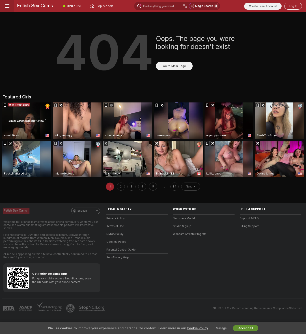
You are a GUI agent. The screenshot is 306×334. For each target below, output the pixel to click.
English (82, 210)
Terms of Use (115, 226)
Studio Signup (182, 226)
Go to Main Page (174, 66)
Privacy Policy (115, 218)
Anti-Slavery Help (117, 257)
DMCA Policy (114, 234)
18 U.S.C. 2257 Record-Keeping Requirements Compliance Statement (257, 308)
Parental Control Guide (121, 249)
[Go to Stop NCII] (92, 308)
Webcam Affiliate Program (190, 234)
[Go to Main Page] (36, 6)
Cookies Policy (116, 241)
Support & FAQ (249, 218)
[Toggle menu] (7, 6)
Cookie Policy (197, 328)
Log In (293, 6)
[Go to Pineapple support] (70, 308)
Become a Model (184, 218)
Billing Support (249, 226)
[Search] (185, 6)
